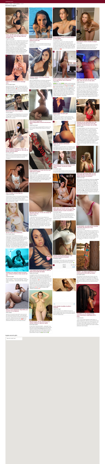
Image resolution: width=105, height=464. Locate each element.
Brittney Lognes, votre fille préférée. (39, 77)
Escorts (6, 3)
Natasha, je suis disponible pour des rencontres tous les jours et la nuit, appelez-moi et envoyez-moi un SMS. (87, 124)
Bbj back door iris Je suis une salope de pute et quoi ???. (40, 213)
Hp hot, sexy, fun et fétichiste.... (14, 232)
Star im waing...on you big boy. (14, 193)
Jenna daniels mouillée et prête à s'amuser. (62, 307)
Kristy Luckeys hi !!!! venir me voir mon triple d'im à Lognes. (40, 171)
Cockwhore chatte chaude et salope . (87, 41)
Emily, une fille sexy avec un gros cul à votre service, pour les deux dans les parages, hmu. (16, 36)
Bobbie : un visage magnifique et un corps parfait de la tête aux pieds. (86, 272)
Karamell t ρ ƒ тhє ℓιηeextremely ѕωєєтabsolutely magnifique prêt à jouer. (86, 315)
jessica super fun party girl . (60, 113)
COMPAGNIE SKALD (9, 1)
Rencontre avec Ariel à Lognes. (14, 111)
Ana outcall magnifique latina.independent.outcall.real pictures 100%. (40, 122)
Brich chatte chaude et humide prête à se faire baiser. (63, 37)
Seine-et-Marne (16, 3)
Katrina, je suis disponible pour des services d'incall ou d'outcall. (62, 256)
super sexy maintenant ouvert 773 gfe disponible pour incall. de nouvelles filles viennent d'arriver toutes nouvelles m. (64, 209)
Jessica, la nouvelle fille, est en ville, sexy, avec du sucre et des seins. (86, 80)
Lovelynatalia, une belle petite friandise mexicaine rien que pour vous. (87, 226)
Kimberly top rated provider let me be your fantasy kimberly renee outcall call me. (16, 274)
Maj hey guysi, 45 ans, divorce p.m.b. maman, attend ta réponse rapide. (40, 322)
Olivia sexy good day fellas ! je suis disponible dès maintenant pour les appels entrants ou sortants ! (86, 175)
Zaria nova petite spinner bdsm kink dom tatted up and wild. (41, 39)
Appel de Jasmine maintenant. (61, 143)
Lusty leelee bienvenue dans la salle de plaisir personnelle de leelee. (40, 271)
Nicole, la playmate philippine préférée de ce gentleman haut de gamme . (63, 79)
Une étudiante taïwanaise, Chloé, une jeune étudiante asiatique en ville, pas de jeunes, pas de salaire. (17, 150)
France (11, 3)
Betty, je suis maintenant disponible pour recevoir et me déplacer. (17, 310)
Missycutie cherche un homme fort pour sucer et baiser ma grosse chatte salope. (64, 166)
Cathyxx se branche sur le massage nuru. (15, 82)
